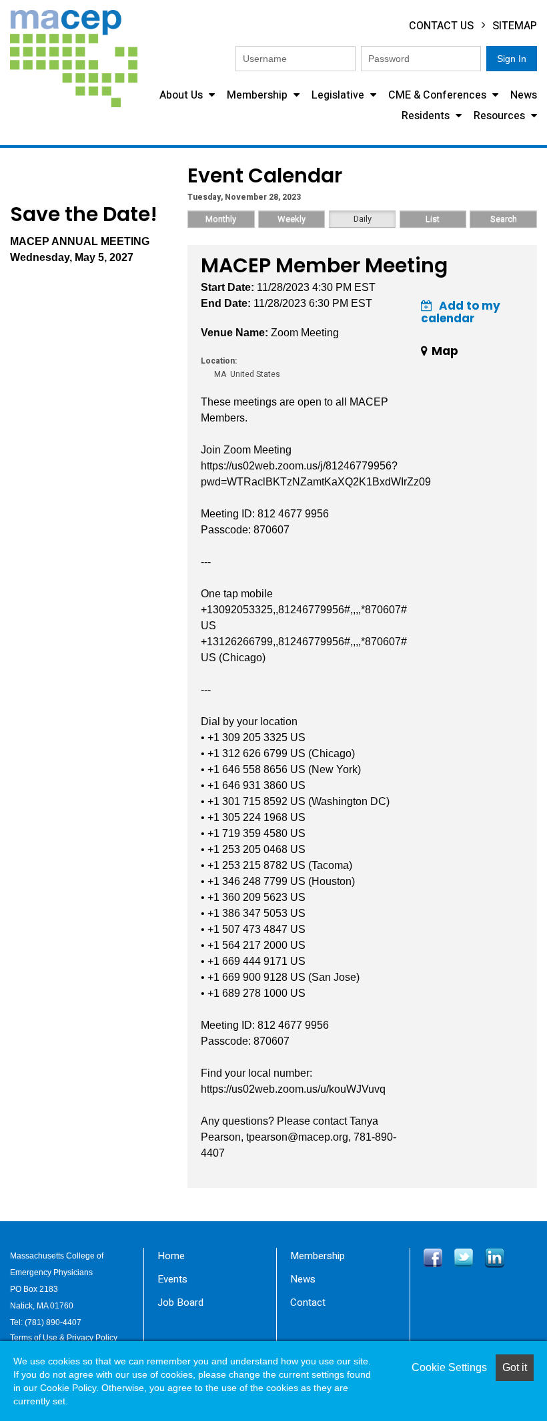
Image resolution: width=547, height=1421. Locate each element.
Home (171, 1256)
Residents (427, 116)
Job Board (180, 1302)
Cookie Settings (449, 1367)
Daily (363, 218)
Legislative (339, 95)
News (523, 95)
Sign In (511, 58)
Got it (514, 1367)
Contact (308, 1302)
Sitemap (514, 26)
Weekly (292, 218)
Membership (258, 95)
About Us (182, 95)
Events (172, 1279)
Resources (501, 116)
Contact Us (441, 26)
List (433, 218)
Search (503, 218)
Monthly (220, 218)
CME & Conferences (438, 95)
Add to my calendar (460, 312)
